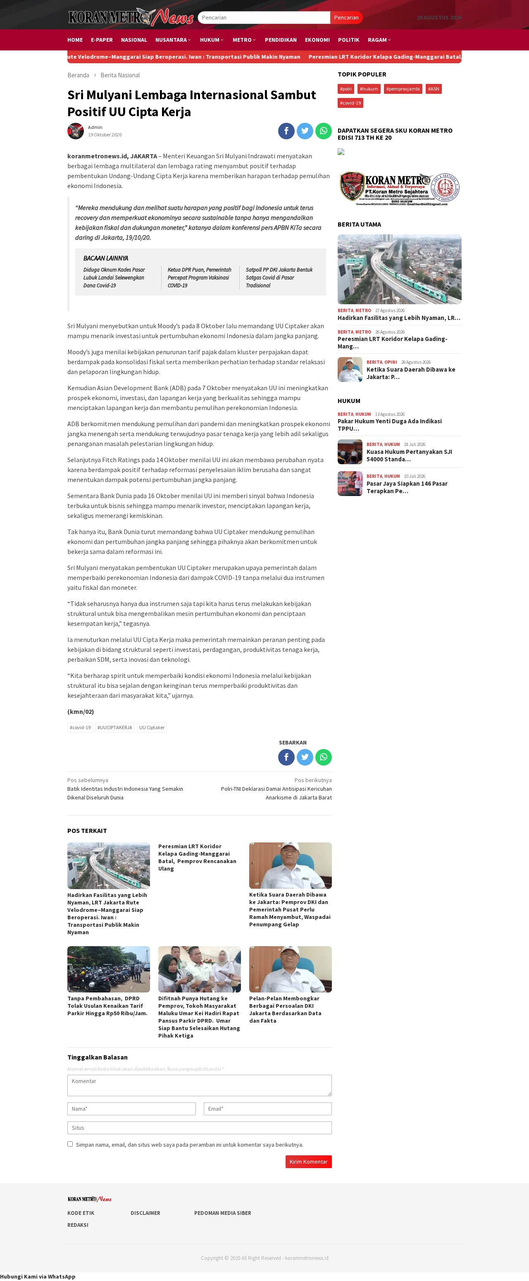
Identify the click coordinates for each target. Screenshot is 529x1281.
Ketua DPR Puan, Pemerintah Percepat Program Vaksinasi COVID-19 (199, 277)
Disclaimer (145, 1213)
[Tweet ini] (305, 131)
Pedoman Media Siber (222, 1213)
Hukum (363, 414)
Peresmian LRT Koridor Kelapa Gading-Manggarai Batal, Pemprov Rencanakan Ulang (387, 56)
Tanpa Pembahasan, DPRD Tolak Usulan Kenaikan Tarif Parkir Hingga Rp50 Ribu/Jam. (107, 1006)
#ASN (433, 89)
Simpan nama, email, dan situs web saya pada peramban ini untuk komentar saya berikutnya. (189, 1144)
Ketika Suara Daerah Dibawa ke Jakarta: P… (411, 373)
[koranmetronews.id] (132, 17)
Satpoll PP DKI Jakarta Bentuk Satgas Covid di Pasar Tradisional (279, 277)
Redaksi (77, 1225)
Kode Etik (80, 1213)
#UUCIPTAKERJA (115, 727)
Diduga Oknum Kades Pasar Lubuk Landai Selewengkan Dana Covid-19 (114, 277)
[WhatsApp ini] (323, 131)
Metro (363, 310)
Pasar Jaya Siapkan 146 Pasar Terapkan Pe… (407, 487)
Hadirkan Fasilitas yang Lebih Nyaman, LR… (399, 318)
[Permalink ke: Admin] (75, 130)
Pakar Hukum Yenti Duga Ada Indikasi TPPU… (390, 424)
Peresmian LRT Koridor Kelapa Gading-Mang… (393, 342)
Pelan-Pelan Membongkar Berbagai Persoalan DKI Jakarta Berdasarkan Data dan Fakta (285, 1009)
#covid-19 (80, 727)
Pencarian (346, 17)
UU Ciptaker (151, 727)
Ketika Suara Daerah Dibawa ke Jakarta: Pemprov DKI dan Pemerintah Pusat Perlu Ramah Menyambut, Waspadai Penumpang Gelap (290, 909)
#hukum (369, 89)
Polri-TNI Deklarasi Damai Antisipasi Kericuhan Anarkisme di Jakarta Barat (276, 788)
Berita (345, 310)
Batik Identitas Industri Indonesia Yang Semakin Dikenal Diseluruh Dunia (125, 788)
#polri (346, 89)
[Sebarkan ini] (286, 131)
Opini (390, 362)
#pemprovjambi (403, 89)
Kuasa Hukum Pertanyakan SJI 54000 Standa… (409, 455)
